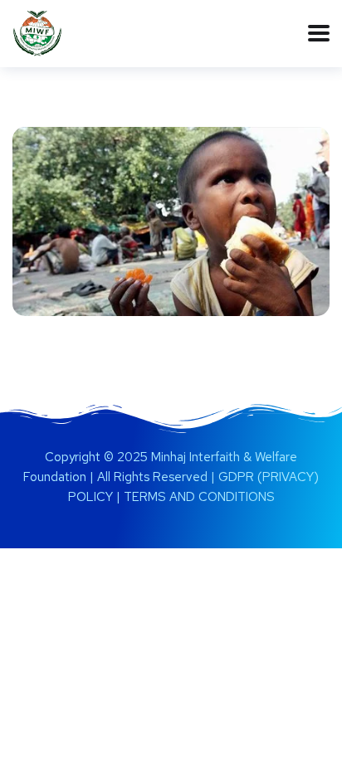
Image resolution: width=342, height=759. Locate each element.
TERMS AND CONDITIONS (199, 497)
